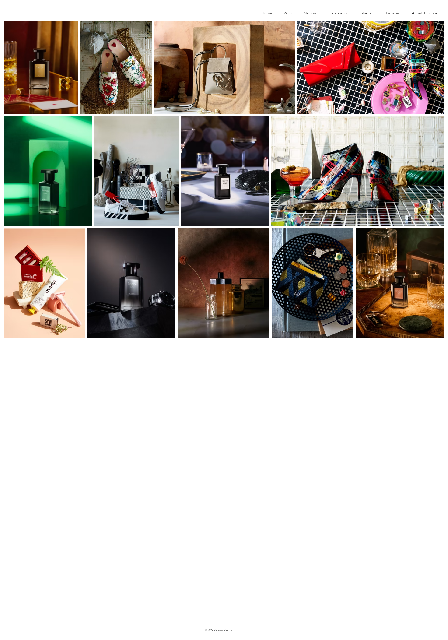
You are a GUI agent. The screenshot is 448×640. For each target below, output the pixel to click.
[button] (286, 13)
